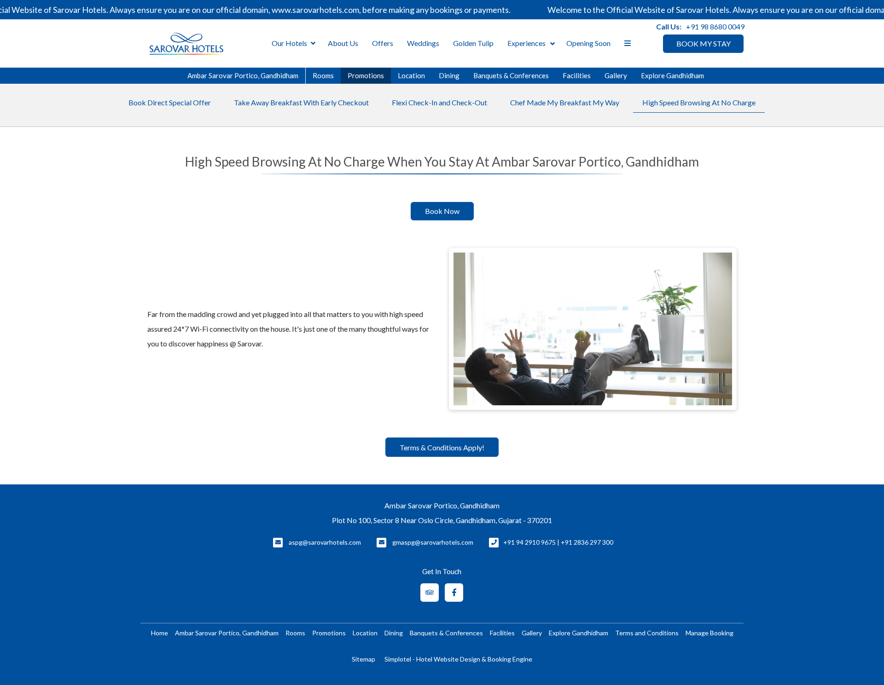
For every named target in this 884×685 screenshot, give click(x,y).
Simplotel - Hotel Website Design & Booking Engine (458, 659)
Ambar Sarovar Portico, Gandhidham (242, 75)
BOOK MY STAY (703, 43)
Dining (449, 75)
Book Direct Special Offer (169, 102)
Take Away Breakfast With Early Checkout (301, 102)
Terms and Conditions (647, 633)
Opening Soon (588, 43)
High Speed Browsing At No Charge (699, 102)
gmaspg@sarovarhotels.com (432, 542)
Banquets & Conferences (511, 75)
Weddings (423, 43)
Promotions (366, 75)
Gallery (616, 75)
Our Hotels (289, 43)
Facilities (577, 75)
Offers (382, 43)
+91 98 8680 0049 (715, 26)
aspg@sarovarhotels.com (325, 542)
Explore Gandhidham (672, 75)
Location (411, 75)
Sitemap (363, 659)
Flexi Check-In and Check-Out (439, 102)
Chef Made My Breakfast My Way (564, 102)
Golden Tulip (473, 43)
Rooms (323, 75)
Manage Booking (709, 633)
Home (159, 633)
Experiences (526, 43)
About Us (343, 43)
